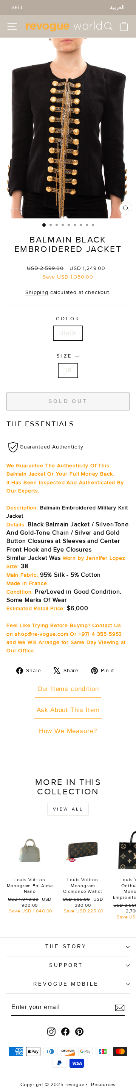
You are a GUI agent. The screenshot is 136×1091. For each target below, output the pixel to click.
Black (67, 333)
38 (68, 370)
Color (68, 319)
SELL (17, 7)
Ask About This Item (68, 710)
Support (66, 965)
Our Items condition (68, 688)
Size (68, 356)
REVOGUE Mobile (66, 984)
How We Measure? (68, 731)
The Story (66, 946)
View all (68, 809)
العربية (117, 7)
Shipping (36, 292)
